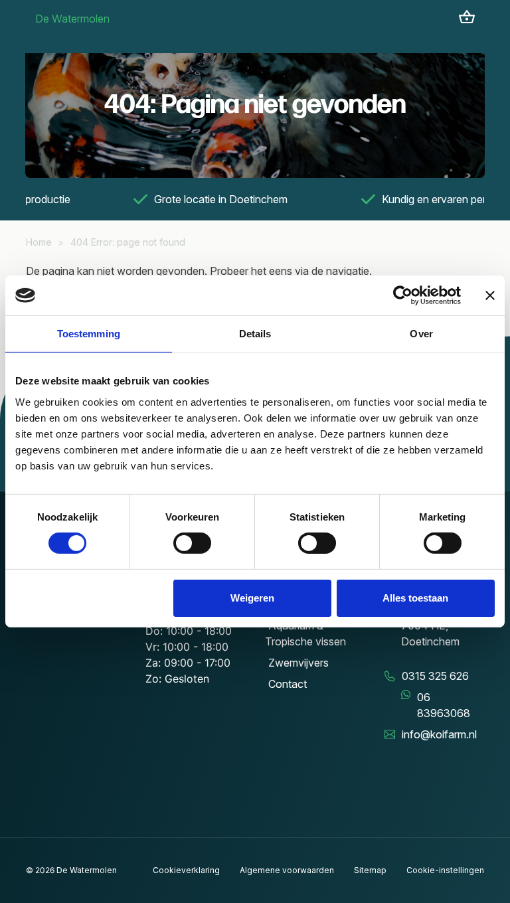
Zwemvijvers (298, 662)
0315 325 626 (435, 676)
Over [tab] (421, 333)
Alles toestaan (415, 598)
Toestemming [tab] (88, 333)
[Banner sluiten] (490, 295)
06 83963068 (443, 705)
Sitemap (370, 870)
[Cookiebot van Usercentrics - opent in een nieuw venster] (403, 295)
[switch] (192, 543)
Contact (287, 684)
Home (39, 242)
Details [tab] (255, 333)
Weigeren (252, 598)
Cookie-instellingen (445, 870)
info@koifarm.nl (439, 734)
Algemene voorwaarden (287, 870)
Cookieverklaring (186, 870)
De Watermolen (72, 18)
